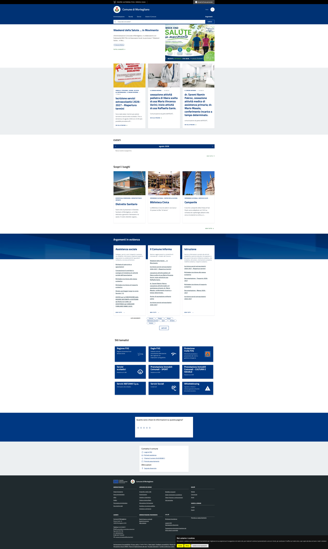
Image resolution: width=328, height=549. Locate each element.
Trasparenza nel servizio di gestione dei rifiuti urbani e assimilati (175, 529)
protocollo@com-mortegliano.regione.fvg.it (125, 529)
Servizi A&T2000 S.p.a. (128, 383)
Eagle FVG (155, 348)
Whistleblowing (191, 383)
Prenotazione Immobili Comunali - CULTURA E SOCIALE (195, 369)
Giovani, (131, 90)
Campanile (191, 202)
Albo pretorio (142, 523)
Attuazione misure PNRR (120, 547)
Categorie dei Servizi (145, 487)
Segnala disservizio (150, 468)
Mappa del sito (174, 544)
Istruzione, (124, 90)
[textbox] (163, 428)
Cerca (210, 22)
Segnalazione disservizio (171, 525)
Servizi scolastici (121, 368)
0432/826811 (154, 458)
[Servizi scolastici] (140, 372)
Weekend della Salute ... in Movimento (136, 30)
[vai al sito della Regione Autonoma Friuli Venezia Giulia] (130, 2)
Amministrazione (118, 487)
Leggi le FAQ (148, 452)
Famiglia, (118, 90)
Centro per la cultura (170, 198)
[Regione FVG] (140, 354)
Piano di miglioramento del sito (138, 547)
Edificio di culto (203, 198)
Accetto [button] (180, 546)
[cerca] (212, 9)
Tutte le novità (118, 49)
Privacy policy (135, 544)
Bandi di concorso (144, 521)
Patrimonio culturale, (157, 198)
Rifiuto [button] (187, 546)
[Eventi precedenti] (115, 146)
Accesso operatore (153, 547)
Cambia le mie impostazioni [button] (200, 546)
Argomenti (209, 16)
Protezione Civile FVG (189, 349)
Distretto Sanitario (126, 204)
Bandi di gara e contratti (145, 519)
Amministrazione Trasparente (148, 515)
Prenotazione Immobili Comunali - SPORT (161, 368)
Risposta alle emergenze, (123, 198)
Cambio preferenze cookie (167, 547)
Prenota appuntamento (151, 461)
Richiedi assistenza (150, 455)
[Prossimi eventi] (212, 146)
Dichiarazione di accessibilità (121, 544)
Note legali (152, 544)
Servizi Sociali (157, 383)
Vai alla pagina (121, 125)
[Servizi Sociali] (173, 388)
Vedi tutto (210, 156)
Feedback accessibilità (162, 544)
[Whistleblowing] (207, 388)
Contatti (115, 515)
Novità (193, 487)
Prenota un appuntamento (198, 518)
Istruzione (190, 249)
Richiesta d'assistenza (171, 519)
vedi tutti (164, 328)
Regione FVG (123, 348)
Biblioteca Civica (159, 202)
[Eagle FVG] (173, 354)
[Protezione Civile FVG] (207, 354)
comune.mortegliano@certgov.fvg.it (124, 537)
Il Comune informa (132, 92)
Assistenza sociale (126, 249)
